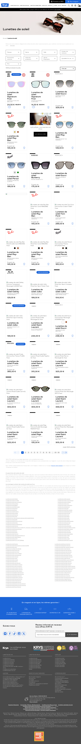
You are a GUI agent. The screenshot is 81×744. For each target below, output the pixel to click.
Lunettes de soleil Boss (11, 510)
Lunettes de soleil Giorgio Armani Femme (16, 583)
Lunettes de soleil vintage (12, 559)
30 (58, 452)
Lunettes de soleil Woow (12, 561)
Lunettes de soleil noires (63, 514)
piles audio (33, 719)
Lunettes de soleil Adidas (12, 499)
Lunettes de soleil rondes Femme (63, 572)
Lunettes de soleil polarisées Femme (63, 555)
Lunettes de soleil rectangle (64, 532)
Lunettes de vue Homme (9, 661)
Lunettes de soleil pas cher (64, 522)
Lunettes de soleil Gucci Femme (13, 586)
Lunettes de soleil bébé (34, 663)
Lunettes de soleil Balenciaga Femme (14, 572)
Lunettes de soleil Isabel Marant (13, 537)
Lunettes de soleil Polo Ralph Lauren (66, 527)
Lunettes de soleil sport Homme (62, 575)
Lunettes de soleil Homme (12, 533)
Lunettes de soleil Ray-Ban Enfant (63, 564)
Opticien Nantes (41, 713)
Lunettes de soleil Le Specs (64, 502)
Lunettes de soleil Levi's (63, 503)
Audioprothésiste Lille (33, 715)
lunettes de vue (17, 719)
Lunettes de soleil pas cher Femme (63, 550)
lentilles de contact (8, 719)
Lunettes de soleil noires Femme (62, 548)
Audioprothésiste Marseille (60, 715)
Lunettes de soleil (33, 658)
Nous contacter (34, 702)
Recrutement (58, 683)
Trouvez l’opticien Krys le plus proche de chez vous (49, 725)
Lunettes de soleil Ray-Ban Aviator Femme (65, 566)
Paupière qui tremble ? (34, 685)
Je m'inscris (72, 634)
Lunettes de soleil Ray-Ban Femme (63, 561)
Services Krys (32, 678)
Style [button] (59, 5)
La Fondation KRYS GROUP (62, 682)
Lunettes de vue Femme (8, 659)
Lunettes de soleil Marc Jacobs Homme (64, 547)
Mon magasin (74, 1)
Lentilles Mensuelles (60, 665)
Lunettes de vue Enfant (8, 662)
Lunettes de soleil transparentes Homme (64, 577)
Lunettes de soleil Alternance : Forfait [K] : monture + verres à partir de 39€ (23, 527)
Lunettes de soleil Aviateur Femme (14, 567)
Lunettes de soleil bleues (11, 508)
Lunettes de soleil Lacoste (64, 499)
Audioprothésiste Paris (70, 714)
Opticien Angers (52, 714)
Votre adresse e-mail (49, 631)
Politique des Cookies (60, 687)
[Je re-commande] (75, 6)
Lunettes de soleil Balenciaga (13, 506)
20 (55, 452)
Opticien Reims (44, 714)
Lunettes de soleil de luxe (64, 506)
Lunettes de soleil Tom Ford (61, 215)
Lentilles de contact (59, 658)
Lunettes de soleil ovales (63, 518)
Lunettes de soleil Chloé (11, 516)
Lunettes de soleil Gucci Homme (62, 544)
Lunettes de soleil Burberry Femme (14, 577)
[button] (79, 5)
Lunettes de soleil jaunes (11, 538)
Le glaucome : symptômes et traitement (38, 683)
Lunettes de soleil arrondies (12, 500)
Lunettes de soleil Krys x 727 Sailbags (15, 540)
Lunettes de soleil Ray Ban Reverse (63, 571)
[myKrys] (72, 6)
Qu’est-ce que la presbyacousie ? (11, 683)
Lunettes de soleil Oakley (13, 291)
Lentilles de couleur (59, 661)
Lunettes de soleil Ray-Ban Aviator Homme (65, 567)
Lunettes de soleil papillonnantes (65, 521)
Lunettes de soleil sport (11, 547)
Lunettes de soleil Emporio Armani (14, 521)
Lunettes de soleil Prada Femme (62, 558)
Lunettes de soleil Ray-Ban (13, 139)
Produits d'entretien (60, 666)
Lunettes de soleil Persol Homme (63, 553)
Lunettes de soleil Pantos (64, 519)
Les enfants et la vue (34, 681)
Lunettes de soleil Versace (12, 556)
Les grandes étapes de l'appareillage (11, 678)
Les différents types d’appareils (10, 679)
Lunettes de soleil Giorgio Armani (14, 529)
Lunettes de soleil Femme (12, 526)
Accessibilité (58, 690)
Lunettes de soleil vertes (11, 558)
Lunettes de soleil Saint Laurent (37, 326)
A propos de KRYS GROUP (61, 681)
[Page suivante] (63, 452)
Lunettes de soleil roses (63, 537)
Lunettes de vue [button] (14, 5)
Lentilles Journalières (60, 662)
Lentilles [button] (44, 5)
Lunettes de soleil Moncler (64, 513)
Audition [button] (50, 5)
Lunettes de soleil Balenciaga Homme (15, 574)
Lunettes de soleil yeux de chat (13, 563)
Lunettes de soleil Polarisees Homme (63, 556)
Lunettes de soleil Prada (13, 363)
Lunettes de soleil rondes (64, 535)
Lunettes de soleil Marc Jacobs (65, 510)
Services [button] (64, 5)
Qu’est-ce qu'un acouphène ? (10, 681)
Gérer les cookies (59, 691)
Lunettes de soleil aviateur (12, 503)
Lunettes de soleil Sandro (12, 544)
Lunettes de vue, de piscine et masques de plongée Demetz (20, 518)
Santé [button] (55, 5)
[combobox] (13, 52)
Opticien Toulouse (15, 713)
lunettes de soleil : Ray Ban (47, 724)
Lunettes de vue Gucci (8, 665)
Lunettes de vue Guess (8, 663)
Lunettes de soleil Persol (13, 178)
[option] (13, 52)
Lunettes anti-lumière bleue (9, 669)
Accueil (5, 38)
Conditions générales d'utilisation (63, 689)
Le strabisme (32, 682)
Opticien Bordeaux (32, 713)
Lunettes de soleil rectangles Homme (63, 569)
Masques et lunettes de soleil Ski (13, 548)
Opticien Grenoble (12, 714)
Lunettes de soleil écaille (11, 519)
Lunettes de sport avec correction (14, 566)
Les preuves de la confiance (61, 678)
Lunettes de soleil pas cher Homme (63, 552)
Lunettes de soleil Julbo (37, 291)
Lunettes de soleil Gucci (61, 93)
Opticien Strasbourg (51, 713)
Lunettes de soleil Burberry (37, 176)
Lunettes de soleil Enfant (12, 522)
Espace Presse (58, 679)
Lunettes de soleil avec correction (14, 502)
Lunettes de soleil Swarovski (12, 550)
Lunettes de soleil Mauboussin (65, 511)
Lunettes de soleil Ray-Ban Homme (63, 563)
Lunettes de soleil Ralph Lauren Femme (64, 559)
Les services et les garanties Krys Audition (13, 685)
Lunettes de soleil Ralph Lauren (65, 529)
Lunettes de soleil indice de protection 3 (15, 535)
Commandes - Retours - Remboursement (30, 704)
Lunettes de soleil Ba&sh (12, 505)
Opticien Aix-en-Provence (33, 714)
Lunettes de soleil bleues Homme (14, 575)
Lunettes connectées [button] (35, 5)
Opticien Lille (60, 713)
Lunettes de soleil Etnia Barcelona (14, 524)
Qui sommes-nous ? (60, 676)
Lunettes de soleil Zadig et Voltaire (14, 564)
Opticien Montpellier (68, 713)
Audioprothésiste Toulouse (20, 715)
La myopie (31, 679)
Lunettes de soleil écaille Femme (13, 582)
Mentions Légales (59, 686)
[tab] (15, 132)
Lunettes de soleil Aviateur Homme (14, 569)
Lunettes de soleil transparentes (13, 555)
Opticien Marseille (22, 714)
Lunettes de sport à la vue (9, 670)
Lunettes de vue (7, 658)
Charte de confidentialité (61, 685)
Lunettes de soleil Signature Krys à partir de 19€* (17, 545)
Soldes (30, 669)
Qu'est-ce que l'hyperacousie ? (10, 682)
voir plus (12, 45)
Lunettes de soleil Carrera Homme (14, 579)
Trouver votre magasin (57, 465)
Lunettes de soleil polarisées (64, 526)
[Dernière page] (66, 452)
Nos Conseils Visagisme (35, 676)
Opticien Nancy (60, 714)
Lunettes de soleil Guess (11, 532)
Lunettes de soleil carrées (12, 513)
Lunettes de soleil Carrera (12, 514)
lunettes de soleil (25, 719)
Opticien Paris (6, 713)
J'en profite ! (57, 9)
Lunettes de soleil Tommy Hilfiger (14, 553)
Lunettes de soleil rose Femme (62, 574)
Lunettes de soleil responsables (65, 533)
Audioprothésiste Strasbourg (46, 715)
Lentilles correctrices (60, 659)
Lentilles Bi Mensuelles (60, 663)
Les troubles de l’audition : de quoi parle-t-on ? (14, 676)
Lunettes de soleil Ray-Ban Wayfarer (63, 580)
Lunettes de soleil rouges (64, 538)
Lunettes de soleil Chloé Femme (13, 580)
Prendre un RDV (58, 1)
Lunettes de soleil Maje (37, 434)
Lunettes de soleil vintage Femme (63, 579)
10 (49, 452)
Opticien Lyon (23, 713)
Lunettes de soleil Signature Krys (13, 96)
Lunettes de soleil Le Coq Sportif (65, 500)
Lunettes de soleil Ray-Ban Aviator (14, 571)
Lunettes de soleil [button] (24, 5)
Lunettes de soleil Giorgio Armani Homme (16, 585)
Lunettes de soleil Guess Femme (62, 545)
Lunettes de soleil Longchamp (65, 505)
